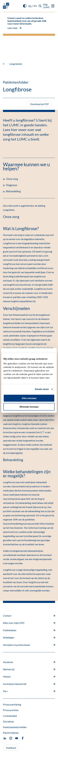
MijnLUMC (46, 6)
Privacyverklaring (12, 704)
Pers (5, 691)
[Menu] (53, 6)
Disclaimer (8, 721)
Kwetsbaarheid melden (14, 727)
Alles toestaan (29, 398)
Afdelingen (8, 637)
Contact (7, 615)
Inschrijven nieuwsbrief (14, 683)
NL (30, 5)
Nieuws (7, 676)
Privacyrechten (10, 710)
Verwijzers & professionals (16, 644)
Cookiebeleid (10, 715)
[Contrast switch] (24, 6)
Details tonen (42, 389)
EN (35, 5)
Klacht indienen (11, 732)
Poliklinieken (9, 630)
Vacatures (8, 662)
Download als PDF (39, 104)
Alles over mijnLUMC (14, 622)
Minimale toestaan (29, 406)
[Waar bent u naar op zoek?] (40, 6)
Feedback (11, 747)
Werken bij (8, 669)
